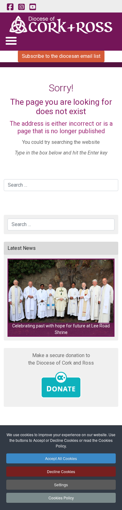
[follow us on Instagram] (21, 7)
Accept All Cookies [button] (61, 458)
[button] (61, 298)
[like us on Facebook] (10, 7)
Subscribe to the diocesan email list (61, 56)
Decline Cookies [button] (61, 471)
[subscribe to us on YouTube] (32, 7)
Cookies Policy (61, 497)
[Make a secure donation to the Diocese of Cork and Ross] (61, 385)
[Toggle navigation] (11, 40)
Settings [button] (61, 484)
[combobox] (61, 185)
